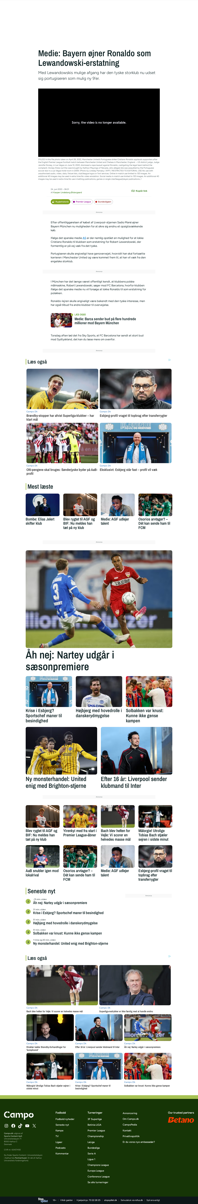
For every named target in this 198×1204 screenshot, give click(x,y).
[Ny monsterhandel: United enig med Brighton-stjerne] (61, 751)
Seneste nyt (62, 1124)
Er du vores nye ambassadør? (139, 1141)
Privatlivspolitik (131, 1136)
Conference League (99, 1176)
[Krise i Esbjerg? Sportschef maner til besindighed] (49, 691)
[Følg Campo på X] (34, 1125)
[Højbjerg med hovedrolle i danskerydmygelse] (99, 691)
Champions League (98, 1165)
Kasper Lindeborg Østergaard (67, 192)
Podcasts (60, 1147)
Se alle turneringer (98, 1182)
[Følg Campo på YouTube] (27, 1125)
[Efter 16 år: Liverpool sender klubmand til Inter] (136, 751)
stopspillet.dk (110, 1200)
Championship (96, 1136)
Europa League (96, 1170)
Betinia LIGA (94, 1124)
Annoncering (130, 1113)
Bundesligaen (104, 201)
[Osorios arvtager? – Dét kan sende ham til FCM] (155, 505)
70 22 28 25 (94, 1200)
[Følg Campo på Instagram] (6, 1125)
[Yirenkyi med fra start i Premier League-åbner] (80, 816)
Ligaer (59, 1142)
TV (57, 1136)
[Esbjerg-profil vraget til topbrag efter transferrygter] (155, 856)
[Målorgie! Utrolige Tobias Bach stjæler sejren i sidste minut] (155, 816)
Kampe (59, 1130)
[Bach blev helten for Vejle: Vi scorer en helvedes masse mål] (118, 816)
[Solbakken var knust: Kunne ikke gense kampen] (149, 691)
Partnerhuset (21, 1158)
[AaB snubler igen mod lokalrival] (43, 856)
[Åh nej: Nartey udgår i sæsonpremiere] (99, 599)
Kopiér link (141, 191)
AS (84, 238)
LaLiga (91, 1142)
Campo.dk (8, 1133)
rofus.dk (139, 1200)
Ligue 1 (91, 1159)
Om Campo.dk (131, 1118)
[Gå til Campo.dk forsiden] (19, 1118)
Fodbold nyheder (65, 1119)
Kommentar (62, 1153)
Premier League (83, 201)
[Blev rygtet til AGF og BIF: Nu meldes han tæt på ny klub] (80, 505)
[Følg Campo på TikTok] (20, 1125)
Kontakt (127, 1130)
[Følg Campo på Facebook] (13, 1125)
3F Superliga (95, 1119)
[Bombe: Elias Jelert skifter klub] (43, 505)
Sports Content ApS (13, 1136)
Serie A (92, 1153)
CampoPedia (130, 1124)
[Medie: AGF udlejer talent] (118, 505)
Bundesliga (94, 1147)
